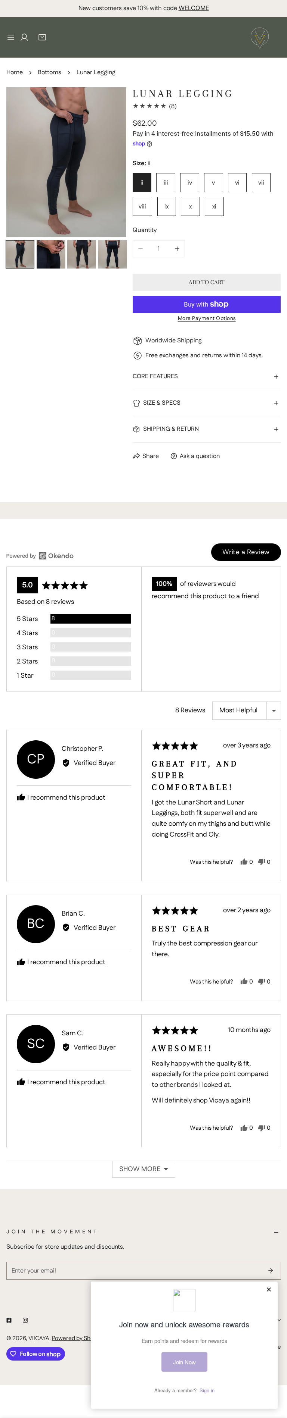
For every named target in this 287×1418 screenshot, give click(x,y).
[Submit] (270, 1270)
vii (261, 182)
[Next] (107, 163)
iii (166, 182)
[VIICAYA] (260, 37)
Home (14, 72)
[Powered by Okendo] (40, 555)
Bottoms (49, 72)
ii (142, 182)
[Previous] (25, 163)
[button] (42, 37)
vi (237, 182)
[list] (66, 162)
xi (214, 206)
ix (166, 206)
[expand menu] (10, 37)
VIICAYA (38, 1338)
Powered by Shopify (77, 1338)
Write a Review (246, 552)
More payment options (207, 318)
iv (190, 182)
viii (142, 206)
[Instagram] (25, 1320)
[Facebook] (8, 1320)
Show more (139, 1169)
